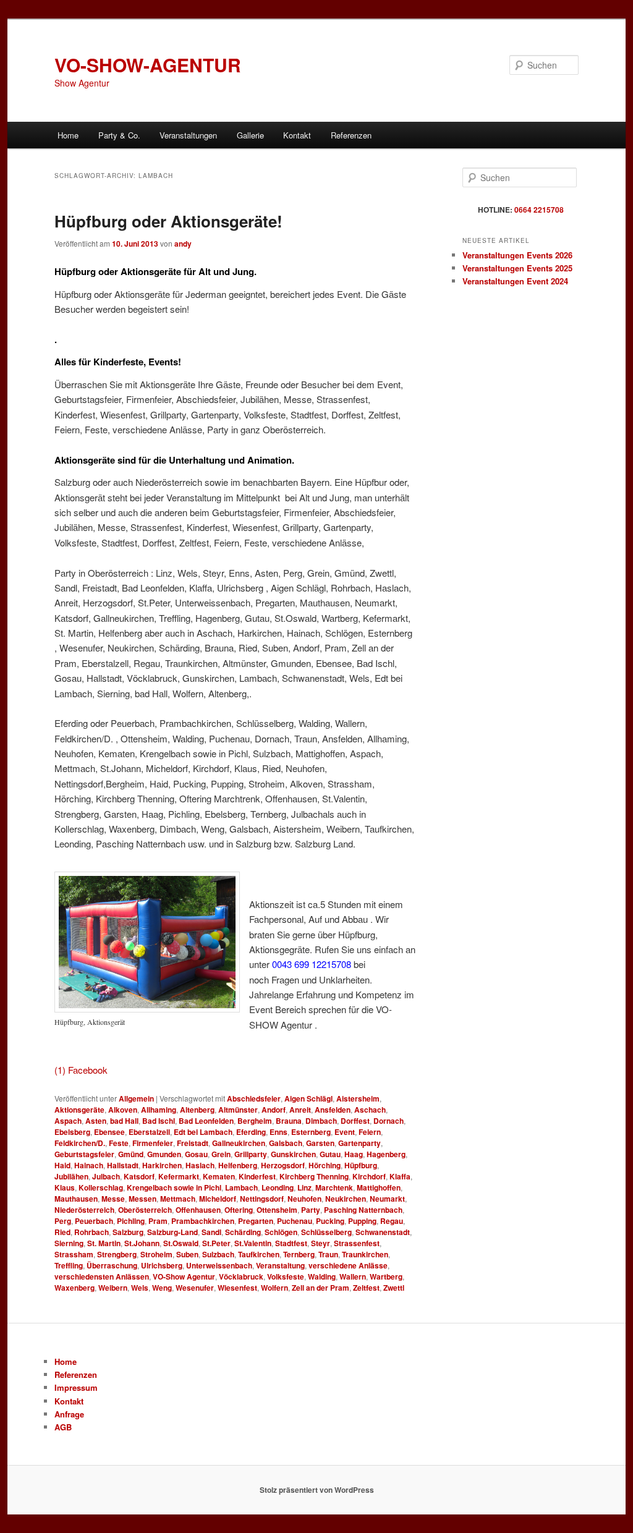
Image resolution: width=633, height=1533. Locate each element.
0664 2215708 (539, 209)
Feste (119, 1143)
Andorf (273, 1109)
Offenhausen (198, 1209)
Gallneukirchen (238, 1143)
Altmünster (238, 1109)
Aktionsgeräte (79, 1109)
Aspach (68, 1120)
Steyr (320, 1243)
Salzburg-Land (172, 1232)
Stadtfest (291, 1243)
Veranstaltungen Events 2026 (517, 255)
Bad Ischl (158, 1120)
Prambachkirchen (202, 1220)
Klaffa (399, 1176)
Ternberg (299, 1254)
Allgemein (136, 1098)
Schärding (243, 1232)
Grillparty (250, 1154)
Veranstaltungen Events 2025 (517, 268)
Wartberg (386, 1276)
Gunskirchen (293, 1154)
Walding (322, 1276)
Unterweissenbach (219, 1265)
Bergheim (254, 1120)
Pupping (362, 1220)
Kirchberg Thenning (314, 1176)
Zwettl (393, 1287)
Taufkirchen (258, 1254)
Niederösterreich (84, 1209)
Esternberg (311, 1131)
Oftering (238, 1209)
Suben (187, 1254)
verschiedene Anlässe (348, 1265)
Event (344, 1131)
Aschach (370, 1109)
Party (310, 1209)
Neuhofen (304, 1198)
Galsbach (285, 1143)
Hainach (88, 1165)
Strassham (73, 1254)
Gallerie (250, 135)
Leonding (277, 1187)
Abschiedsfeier (254, 1098)
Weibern (112, 1287)
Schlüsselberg (326, 1232)
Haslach (200, 1165)
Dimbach (321, 1120)
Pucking (330, 1220)
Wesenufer (195, 1287)
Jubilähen (71, 1176)
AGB (63, 1427)
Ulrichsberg (161, 1265)
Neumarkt (387, 1198)
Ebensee (109, 1131)
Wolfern (274, 1287)
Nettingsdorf (262, 1198)
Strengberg (117, 1254)
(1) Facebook (81, 1069)
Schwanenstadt (382, 1232)
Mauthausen (76, 1198)
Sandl (211, 1232)
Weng (162, 1287)
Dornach (388, 1120)
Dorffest (355, 1120)
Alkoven (122, 1109)
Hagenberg (386, 1154)
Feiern (370, 1131)
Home (68, 135)
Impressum (76, 1387)
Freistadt (192, 1143)
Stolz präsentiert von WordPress (317, 1489)
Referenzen (351, 135)
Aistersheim (358, 1098)
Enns (278, 1131)
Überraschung (112, 1265)
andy (183, 243)
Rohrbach (91, 1232)
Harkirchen (162, 1165)
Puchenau (294, 1220)
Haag (353, 1154)
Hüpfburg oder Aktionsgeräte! (168, 221)
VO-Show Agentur (184, 1276)
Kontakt (297, 135)
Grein (221, 1154)
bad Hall (124, 1120)
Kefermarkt (178, 1176)
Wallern (352, 1276)
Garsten (320, 1143)
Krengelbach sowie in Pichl (174, 1187)
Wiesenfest (237, 1287)
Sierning (68, 1243)
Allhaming (158, 1109)
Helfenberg (237, 1165)
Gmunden (164, 1154)
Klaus (64, 1187)
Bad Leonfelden (206, 1120)
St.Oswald (180, 1243)
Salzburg (128, 1232)
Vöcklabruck (241, 1276)
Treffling (68, 1265)
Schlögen (281, 1232)
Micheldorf (217, 1198)
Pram (158, 1220)
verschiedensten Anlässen (101, 1276)
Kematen (219, 1176)
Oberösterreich (145, 1209)
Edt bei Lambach (203, 1131)
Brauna (289, 1120)
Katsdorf (139, 1176)
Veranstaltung (280, 1265)
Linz (304, 1187)
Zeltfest (366, 1287)
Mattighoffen (379, 1187)
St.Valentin (252, 1243)
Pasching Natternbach (363, 1209)
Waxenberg (74, 1287)
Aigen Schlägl (308, 1098)
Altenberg (197, 1109)
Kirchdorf (369, 1176)
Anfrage (69, 1414)
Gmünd (130, 1154)
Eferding (251, 1131)
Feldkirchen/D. (79, 1143)
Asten (95, 1120)
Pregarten (255, 1220)
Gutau (330, 1154)
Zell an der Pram (320, 1287)
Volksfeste (285, 1276)
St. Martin (104, 1243)
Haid (62, 1165)
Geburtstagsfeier (84, 1154)
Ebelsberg (72, 1131)
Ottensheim (277, 1209)
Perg (62, 1220)
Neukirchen (345, 1198)
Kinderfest (257, 1176)
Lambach (241, 1187)
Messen (142, 1198)
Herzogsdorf (283, 1165)
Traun (328, 1254)
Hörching (324, 1165)
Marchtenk (334, 1187)
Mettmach (177, 1198)
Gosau (196, 1154)
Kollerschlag (101, 1187)
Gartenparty (359, 1143)
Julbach (106, 1176)
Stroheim (156, 1254)
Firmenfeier (152, 1143)
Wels (139, 1287)
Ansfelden (332, 1109)
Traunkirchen (365, 1254)
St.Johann (141, 1243)
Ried (62, 1232)
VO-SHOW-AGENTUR (147, 64)
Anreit (300, 1109)
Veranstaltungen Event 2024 (515, 281)
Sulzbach (218, 1254)
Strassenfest (357, 1243)
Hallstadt (122, 1165)
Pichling (131, 1220)
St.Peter (216, 1243)
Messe (113, 1198)
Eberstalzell (149, 1131)
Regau (391, 1220)
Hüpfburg (360, 1165)
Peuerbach (94, 1220)
